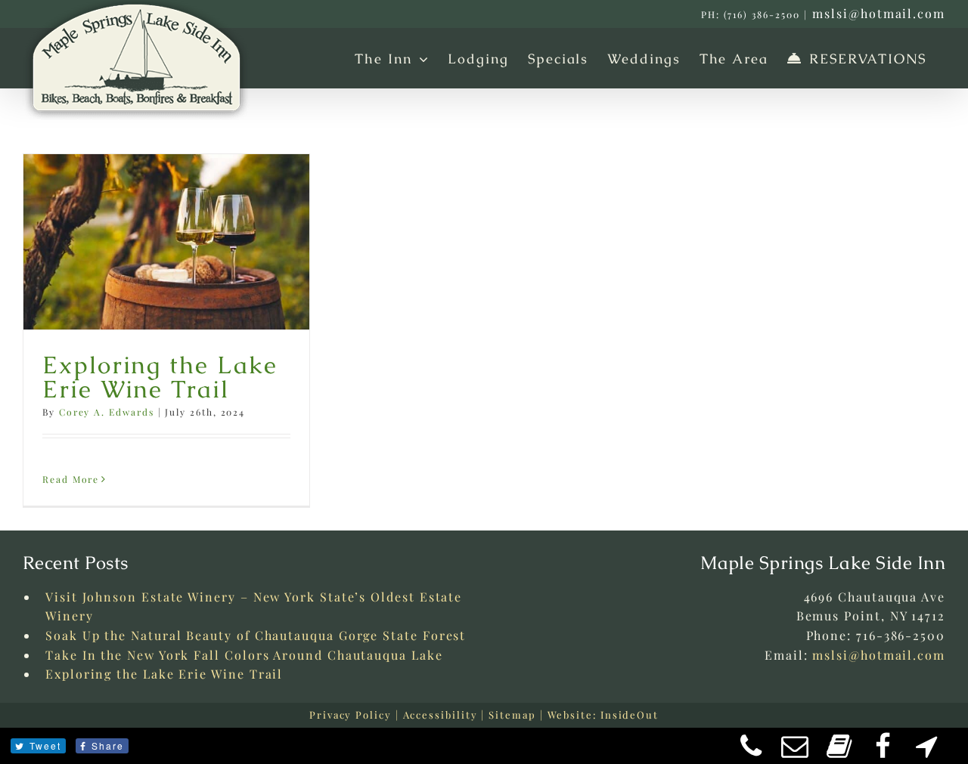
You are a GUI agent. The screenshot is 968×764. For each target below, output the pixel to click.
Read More (70, 479)
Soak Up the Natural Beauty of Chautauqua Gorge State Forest (255, 635)
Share (108, 745)
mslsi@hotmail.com (878, 13)
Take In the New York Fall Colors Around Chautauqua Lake (244, 655)
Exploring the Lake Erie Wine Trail (160, 376)
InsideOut (629, 714)
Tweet (45, 745)
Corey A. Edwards (106, 412)
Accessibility (440, 714)
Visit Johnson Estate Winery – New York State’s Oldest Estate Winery (253, 606)
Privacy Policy (350, 714)
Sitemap (512, 714)
